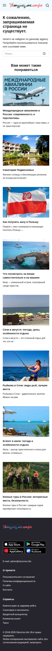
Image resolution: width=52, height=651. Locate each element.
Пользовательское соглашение (19, 577)
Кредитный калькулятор (15, 614)
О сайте (7, 585)
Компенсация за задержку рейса (19, 605)
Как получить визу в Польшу (20, 221)
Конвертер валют (12, 618)
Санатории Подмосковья (18, 170)
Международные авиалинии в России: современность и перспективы (21, 114)
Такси (6, 623)
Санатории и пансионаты (16, 610)
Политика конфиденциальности (19, 581)
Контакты (7, 589)
